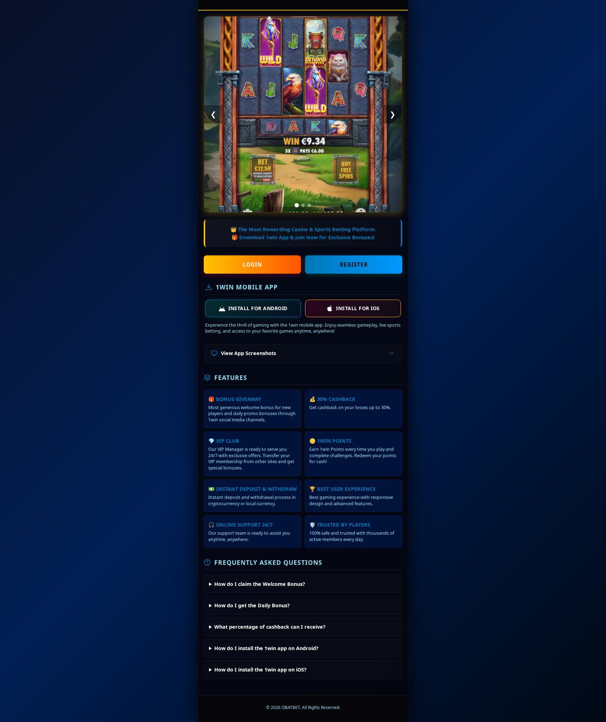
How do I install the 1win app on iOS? (260, 669)
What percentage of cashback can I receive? (269, 626)
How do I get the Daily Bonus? (252, 605)
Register (354, 264)
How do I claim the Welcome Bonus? (259, 584)
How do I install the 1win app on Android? (266, 648)
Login (252, 264)
